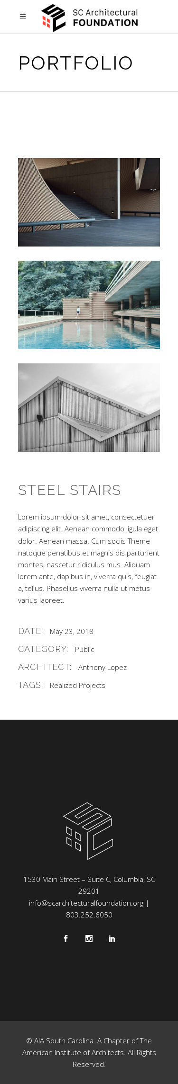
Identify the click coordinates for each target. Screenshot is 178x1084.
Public (84, 649)
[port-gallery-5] (89, 305)
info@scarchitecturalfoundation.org (86, 903)
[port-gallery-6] (89, 407)
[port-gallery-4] (89, 202)
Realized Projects (77, 685)
